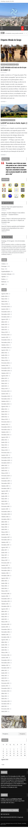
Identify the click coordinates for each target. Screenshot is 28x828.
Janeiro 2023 (4, 393)
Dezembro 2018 (5, 511)
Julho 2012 (4, 693)
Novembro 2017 (5, 539)
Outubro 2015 (4, 604)
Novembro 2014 (5, 632)
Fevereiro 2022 (5, 422)
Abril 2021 (4, 447)
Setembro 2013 (5, 668)
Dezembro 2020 (5, 457)
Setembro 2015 (5, 606)
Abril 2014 (4, 650)
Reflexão (3, 281)
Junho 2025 (4, 324)
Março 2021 (4, 450)
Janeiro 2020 (4, 478)
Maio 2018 (4, 527)
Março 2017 (4, 560)
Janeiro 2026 (4, 309)
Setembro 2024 (5, 347)
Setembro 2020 (5, 463)
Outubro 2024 (5, 345)
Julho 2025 (4, 322)
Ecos (2, 269)
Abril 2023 (4, 386)
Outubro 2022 (5, 401)
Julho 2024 (4, 352)
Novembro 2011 (5, 701)
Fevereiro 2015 (5, 624)
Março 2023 (4, 388)
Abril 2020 (4, 470)
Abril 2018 (4, 529)
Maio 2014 (4, 647)
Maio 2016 (4, 586)
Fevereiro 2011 (5, 709)
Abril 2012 (4, 698)
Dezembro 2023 (5, 368)
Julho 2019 (4, 493)
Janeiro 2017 (4, 565)
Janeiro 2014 (4, 657)
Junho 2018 (4, 524)
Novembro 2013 (5, 662)
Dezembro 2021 (5, 427)
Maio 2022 (4, 414)
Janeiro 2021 (4, 455)
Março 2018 (4, 532)
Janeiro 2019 (4, 509)
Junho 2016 (4, 583)
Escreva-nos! (9, 799)
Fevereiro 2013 (5, 683)
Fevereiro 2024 (5, 363)
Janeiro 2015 (4, 627)
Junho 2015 (4, 614)
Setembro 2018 (5, 519)
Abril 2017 (4, 557)
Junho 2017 (4, 552)
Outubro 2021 (4, 432)
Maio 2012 (4, 696)
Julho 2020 (4, 465)
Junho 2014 (4, 645)
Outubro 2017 (4, 542)
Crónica (3, 264)
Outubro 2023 (5, 373)
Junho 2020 (4, 468)
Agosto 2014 (4, 639)
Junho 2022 (4, 411)
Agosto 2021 (4, 437)
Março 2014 (4, 652)
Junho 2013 (4, 673)
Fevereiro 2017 (5, 563)
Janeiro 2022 (4, 424)
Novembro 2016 (5, 570)
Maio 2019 (4, 498)
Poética (3, 279)
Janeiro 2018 (4, 534)
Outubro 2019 (4, 486)
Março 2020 (4, 473)
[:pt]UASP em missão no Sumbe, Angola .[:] (14, 123)
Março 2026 (4, 304)
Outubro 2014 (4, 634)
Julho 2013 (4, 670)
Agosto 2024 (4, 350)
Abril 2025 (4, 329)
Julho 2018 (4, 522)
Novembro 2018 (5, 514)
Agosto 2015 (4, 609)
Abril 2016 (4, 588)
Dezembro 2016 (5, 568)
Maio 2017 (4, 555)
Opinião (3, 276)
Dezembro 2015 (5, 598)
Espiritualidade (5, 271)
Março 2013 (4, 680)
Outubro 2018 (4, 516)
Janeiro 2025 (4, 337)
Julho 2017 (4, 550)
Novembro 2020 (5, 460)
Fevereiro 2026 (5, 306)
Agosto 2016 (4, 578)
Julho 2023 (4, 378)
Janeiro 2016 (4, 596)
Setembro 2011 (5, 703)
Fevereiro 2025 (5, 334)
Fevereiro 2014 (5, 655)
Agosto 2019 (4, 491)
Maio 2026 (4, 299)
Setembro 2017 (5, 545)
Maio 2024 (4, 358)
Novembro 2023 (5, 370)
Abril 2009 (4, 711)
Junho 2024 (4, 355)
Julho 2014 (4, 642)
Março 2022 (4, 419)
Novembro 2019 (5, 483)
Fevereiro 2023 (5, 391)
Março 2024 (4, 360)
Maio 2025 (4, 327)
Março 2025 (4, 332)
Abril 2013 (4, 678)
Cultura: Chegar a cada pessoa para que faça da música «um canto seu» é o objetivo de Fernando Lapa (13, 220)
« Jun (2, 764)
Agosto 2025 (4, 319)
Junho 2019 (4, 496)
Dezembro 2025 (5, 311)
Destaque (3, 64)
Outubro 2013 (4, 665)
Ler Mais (3, 101)
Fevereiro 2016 (5, 593)
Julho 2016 (4, 580)
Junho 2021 (4, 442)
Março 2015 (4, 621)
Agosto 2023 (4, 375)
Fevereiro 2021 (5, 452)
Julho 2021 (4, 440)
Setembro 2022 (5, 404)
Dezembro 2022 (5, 396)
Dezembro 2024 (5, 340)
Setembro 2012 (5, 691)
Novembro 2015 (5, 601)
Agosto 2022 (4, 406)
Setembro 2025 (5, 317)
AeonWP (4, 824)
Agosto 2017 (4, 547)
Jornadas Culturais (11, 64)
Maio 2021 (4, 445)
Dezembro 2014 (5, 629)
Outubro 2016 (4, 573)
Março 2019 (4, 504)
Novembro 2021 (5, 429)
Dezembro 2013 (5, 660)
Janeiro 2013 (4, 686)
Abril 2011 (4, 706)
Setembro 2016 (5, 575)
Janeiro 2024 (4, 365)
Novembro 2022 (5, 399)
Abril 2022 (4, 416)
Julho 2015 (4, 611)
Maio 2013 (4, 675)
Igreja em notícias (8, 203)
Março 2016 (4, 591)
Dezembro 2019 (5, 481)
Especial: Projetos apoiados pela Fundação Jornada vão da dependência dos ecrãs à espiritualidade (13, 228)
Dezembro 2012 (5, 688)
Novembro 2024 (5, 342)
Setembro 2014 (5, 637)
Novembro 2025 (5, 314)
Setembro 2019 (5, 488)
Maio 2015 (4, 616)
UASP (14, 17)
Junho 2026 (4, 296)
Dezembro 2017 (5, 537)
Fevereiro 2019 (5, 506)
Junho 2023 (4, 381)
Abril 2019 (4, 501)
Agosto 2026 (4, 293)
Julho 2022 (4, 409)
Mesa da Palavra (8, 237)
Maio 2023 (4, 383)
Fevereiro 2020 (5, 475)
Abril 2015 (4, 619)
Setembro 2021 (5, 434)
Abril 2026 (4, 301)
